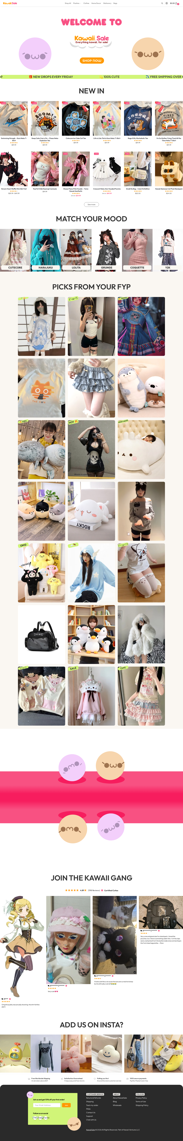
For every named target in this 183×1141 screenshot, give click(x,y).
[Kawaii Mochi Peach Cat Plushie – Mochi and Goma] (91, 511)
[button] (175, 3)
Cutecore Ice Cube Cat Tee (76, 138)
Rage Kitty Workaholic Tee (138, 138)
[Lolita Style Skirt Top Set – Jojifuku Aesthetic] (141, 696)
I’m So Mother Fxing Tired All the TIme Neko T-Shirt (169, 139)
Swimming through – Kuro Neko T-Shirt (14, 139)
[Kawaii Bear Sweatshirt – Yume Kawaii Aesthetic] (41, 696)
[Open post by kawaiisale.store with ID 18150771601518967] (76, 1054)
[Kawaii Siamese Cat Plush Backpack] (169, 169)
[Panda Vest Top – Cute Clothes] (91, 326)
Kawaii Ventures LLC (132, 1130)
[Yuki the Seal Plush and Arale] (41, 449)
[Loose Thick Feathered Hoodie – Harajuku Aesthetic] (91, 572)
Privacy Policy (141, 1098)
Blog (115, 1101)
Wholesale (117, 1105)
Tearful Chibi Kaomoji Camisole (45, 189)
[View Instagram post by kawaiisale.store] (28, 1070)
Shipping (90, 1101)
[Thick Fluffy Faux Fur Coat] (141, 634)
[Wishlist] (24, 104)
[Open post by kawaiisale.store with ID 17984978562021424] (46, 1054)
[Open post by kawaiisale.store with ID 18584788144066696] (15, 1054)
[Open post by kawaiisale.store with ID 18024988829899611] (107, 1054)
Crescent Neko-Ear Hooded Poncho (107, 189)
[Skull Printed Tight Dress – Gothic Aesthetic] (91, 449)
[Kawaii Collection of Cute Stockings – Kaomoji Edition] (141, 572)
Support (89, 1116)
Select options (14, 149)
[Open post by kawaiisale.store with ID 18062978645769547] (137, 1054)
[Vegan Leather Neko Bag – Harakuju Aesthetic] (41, 634)
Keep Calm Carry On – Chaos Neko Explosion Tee (45, 139)
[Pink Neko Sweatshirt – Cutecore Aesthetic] (91, 696)
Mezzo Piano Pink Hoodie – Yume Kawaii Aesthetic (75, 190)
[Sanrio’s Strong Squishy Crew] (41, 572)
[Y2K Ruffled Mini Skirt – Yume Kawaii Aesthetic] (91, 388)
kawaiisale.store (15, 1036)
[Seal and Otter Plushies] (141, 388)
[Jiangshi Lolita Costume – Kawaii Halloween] (141, 326)
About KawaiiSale (120, 1098)
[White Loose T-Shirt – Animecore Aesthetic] (41, 326)
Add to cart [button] (169, 198)
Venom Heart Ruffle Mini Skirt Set (14, 189)
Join (66, 1105)
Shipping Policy (142, 1105)
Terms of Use (141, 1101)
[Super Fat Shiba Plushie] (41, 511)
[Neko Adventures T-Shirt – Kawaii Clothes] (41, 388)
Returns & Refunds (93, 1098)
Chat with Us (91, 1120)
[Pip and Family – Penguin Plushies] (91, 634)
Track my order (92, 1105)
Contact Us (90, 1112)
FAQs (88, 1109)
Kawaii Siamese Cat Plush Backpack (168, 189)
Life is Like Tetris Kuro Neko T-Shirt (106, 138)
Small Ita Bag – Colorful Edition (138, 189)
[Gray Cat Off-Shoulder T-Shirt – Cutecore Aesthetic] (141, 511)
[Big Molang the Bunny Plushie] (141, 449)
